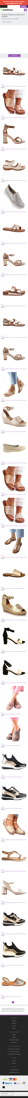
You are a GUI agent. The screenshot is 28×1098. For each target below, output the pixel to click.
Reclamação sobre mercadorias (14, 1054)
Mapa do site (14, 1042)
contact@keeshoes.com (14, 3)
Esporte (14, 1028)
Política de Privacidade (14, 1039)
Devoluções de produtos (14, 1051)
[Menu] (25, 10)
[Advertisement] (14, 39)
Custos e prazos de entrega (14, 1049)
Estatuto (14, 1037)
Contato (14, 1034)
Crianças (14, 1020)
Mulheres (14, 1023)
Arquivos (14, 1063)
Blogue (14, 1060)
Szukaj (23, 6)
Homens (14, 1025)
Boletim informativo (14, 1069)
